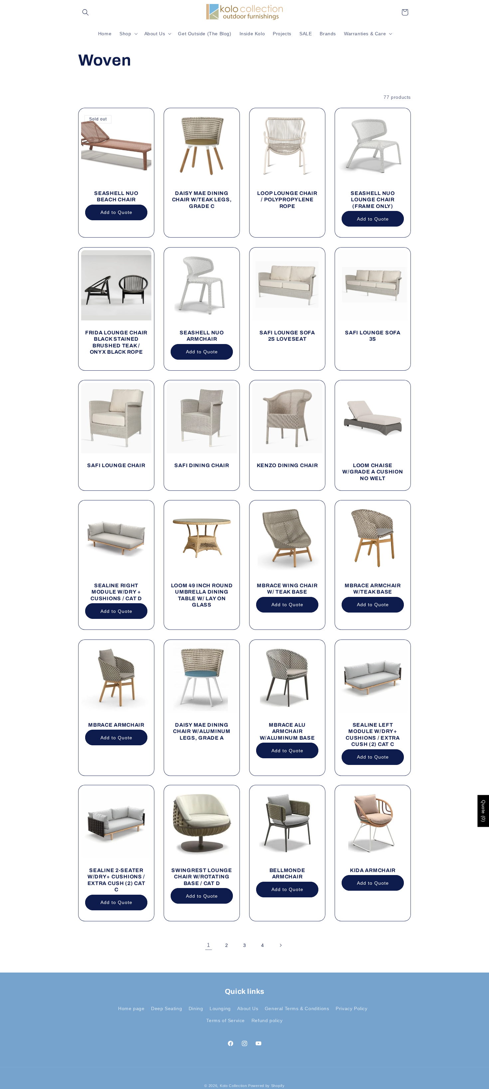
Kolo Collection (233, 1086)
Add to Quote (116, 212)
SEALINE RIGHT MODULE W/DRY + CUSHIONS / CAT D (116, 592)
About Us (247, 1008)
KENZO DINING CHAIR (287, 465)
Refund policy (267, 1020)
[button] (85, 12)
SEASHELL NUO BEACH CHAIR (116, 196)
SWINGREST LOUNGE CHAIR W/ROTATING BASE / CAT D (201, 876)
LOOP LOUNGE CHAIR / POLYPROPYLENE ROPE (287, 199)
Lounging (220, 1008)
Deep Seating (166, 1008)
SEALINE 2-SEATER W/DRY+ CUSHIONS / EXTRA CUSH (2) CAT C (116, 879)
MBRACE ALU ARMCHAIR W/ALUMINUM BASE (287, 731)
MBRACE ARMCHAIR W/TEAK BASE (373, 589)
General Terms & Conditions (297, 1008)
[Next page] (280, 945)
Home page (131, 1008)
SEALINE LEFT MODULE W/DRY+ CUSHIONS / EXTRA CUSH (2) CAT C (373, 734)
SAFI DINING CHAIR (201, 465)
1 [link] (208, 945)
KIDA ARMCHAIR (373, 870)
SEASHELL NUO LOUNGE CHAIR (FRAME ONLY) (373, 199)
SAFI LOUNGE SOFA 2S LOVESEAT (287, 336)
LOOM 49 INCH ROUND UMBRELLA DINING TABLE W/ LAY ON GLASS (202, 595)
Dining (196, 1008)
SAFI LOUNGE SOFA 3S (373, 336)
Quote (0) (483, 811)
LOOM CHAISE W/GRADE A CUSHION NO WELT (372, 471)
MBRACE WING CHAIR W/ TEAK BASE (287, 589)
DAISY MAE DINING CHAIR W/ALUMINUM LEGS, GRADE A (202, 731)
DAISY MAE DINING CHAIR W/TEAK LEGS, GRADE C (202, 199)
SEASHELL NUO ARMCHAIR (202, 336)
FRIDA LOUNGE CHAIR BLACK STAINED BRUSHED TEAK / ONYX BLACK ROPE (116, 342)
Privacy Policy (351, 1008)
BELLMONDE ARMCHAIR (287, 873)
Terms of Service (225, 1020)
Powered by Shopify (266, 1086)
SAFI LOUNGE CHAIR (116, 465)
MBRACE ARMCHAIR (116, 725)
